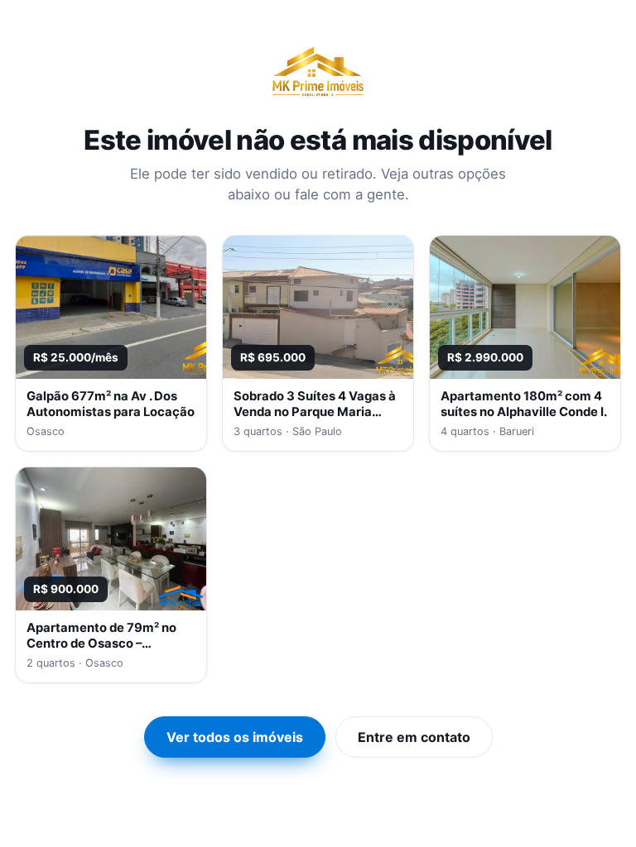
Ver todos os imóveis (234, 737)
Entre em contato (414, 737)
